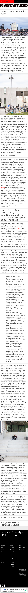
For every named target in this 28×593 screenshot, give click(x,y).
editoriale (8, 255)
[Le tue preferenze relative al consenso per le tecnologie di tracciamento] (25, 591)
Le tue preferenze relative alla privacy (14, 589)
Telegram (12, 566)
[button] (21, 1)
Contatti (12, 549)
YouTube (12, 564)
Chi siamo (12, 547)
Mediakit (12, 551)
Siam (19, 228)
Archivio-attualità (4, 8)
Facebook (12, 562)
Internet (2, 551)
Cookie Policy (22, 549)
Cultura (2, 549)
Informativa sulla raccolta (8, 591)
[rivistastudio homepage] (14, 5)
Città (2, 547)
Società (2, 562)
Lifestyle (2, 553)
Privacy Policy (22, 547)
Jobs (11, 553)
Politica (2, 558)
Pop (1, 560)
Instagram (12, 558)
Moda (2, 555)
